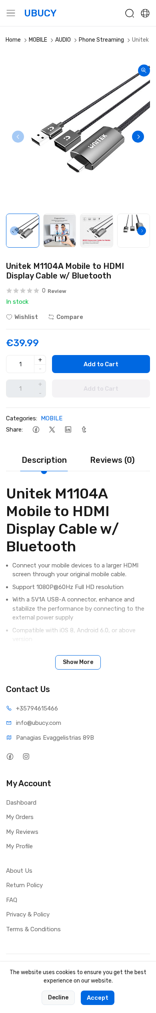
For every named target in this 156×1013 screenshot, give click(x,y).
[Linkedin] (68, 430)
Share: (14, 429)
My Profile (19, 846)
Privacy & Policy (28, 914)
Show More (78, 662)
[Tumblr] (84, 430)
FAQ (11, 900)
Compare (69, 317)
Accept (97, 997)
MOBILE (38, 39)
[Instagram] (26, 757)
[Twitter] (52, 430)
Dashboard (21, 802)
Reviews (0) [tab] (112, 460)
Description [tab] (44, 460)
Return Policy (24, 885)
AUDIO (63, 39)
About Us (19, 870)
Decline (58, 997)
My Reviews (22, 831)
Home (13, 39)
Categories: (21, 418)
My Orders (20, 817)
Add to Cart (101, 364)
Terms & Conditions (33, 929)
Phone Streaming (101, 39)
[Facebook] (36, 430)
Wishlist (26, 317)
